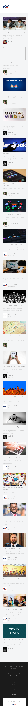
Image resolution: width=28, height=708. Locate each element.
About (14, 682)
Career (14, 689)
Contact (14, 691)
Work (14, 679)
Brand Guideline (14, 694)
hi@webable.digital (14, 675)
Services (14, 684)
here (13, 673)
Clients (14, 687)
